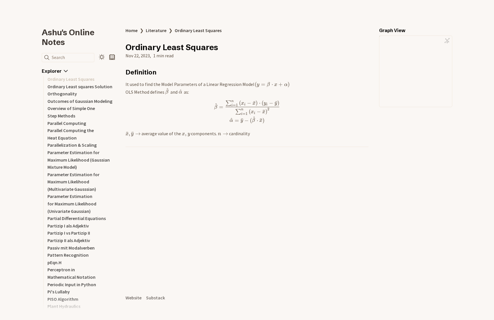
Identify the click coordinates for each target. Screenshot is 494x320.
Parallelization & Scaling (72, 145)
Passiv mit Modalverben (71, 248)
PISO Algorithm (62, 299)
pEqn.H (54, 262)
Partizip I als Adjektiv (68, 226)
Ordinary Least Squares (70, 79)
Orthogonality (62, 94)
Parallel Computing (66, 123)
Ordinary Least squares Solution (79, 86)
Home (132, 30)
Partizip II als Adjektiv (68, 240)
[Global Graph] (447, 40)
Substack (155, 298)
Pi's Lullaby (58, 292)
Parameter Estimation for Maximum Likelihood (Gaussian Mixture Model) (78, 160)
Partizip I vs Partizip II (68, 233)
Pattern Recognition (68, 255)
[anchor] (162, 72)
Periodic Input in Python (71, 284)
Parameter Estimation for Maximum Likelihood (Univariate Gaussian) (71, 203)
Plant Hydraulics (63, 306)
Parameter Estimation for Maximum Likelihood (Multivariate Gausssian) (73, 182)
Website (134, 298)
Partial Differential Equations (76, 218)
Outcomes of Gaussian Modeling (79, 101)
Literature (156, 30)
